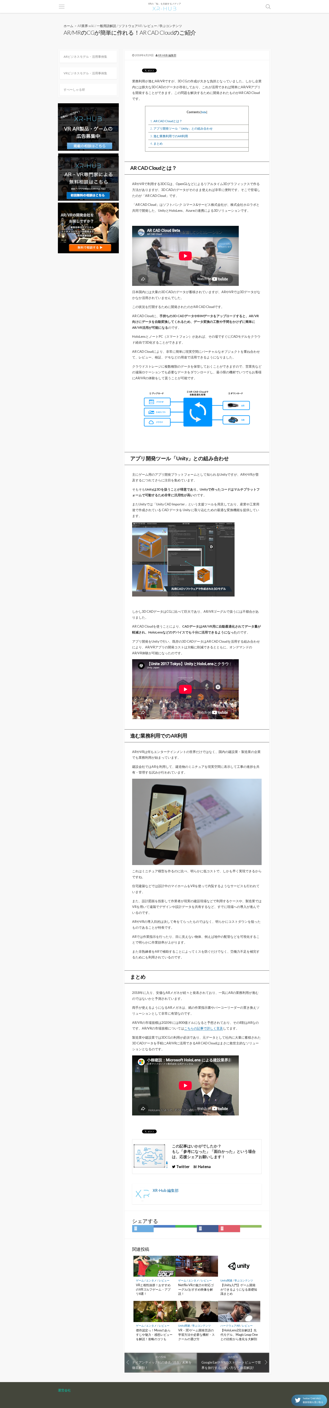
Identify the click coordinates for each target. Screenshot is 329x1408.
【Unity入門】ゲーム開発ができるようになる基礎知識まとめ (238, 1289)
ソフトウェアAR (130, 26)
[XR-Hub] (164, 8)
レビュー (150, 26)
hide (203, 112)
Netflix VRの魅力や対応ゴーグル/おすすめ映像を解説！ (196, 1289)
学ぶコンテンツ (170, 26)
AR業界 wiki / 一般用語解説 (96, 26)
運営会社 (64, 1390)
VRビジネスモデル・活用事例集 (85, 73)
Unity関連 (226, 1280)
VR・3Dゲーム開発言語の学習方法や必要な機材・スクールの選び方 (196, 1334)
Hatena (204, 1166)
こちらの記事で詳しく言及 (203, 1028)
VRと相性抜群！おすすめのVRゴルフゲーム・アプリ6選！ (153, 1289)
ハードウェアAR (230, 1325)
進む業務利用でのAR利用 (169, 136)
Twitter (183, 1166)
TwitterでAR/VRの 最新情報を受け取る (313, 1400)
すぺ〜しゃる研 (74, 89)
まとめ (156, 143)
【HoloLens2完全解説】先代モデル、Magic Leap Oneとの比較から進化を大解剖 (239, 1334)
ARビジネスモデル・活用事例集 (85, 56)
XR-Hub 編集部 (167, 55)
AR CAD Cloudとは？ (166, 121)
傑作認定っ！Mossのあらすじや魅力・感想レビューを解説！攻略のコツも (154, 1334)
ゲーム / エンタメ (146, 1280)
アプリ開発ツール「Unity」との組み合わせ (181, 128)
